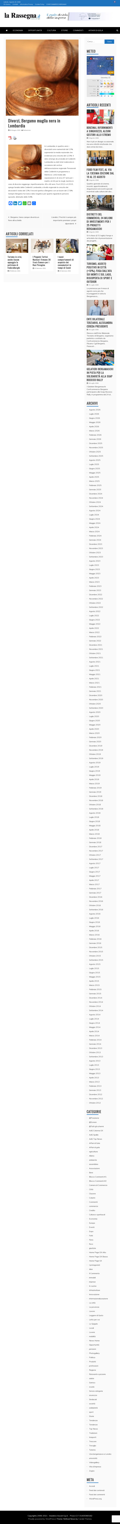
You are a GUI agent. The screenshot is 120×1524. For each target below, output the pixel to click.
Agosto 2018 (94, 813)
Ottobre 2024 (95, 502)
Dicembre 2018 (95, 796)
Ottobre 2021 (95, 653)
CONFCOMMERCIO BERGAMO (56, 4)
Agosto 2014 (94, 1014)
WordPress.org (95, 1499)
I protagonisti (94, 1265)
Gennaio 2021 (95, 691)
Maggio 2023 (94, 573)
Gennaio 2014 (95, 1044)
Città (91, 1189)
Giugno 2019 (94, 771)
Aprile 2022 (94, 628)
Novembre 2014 (96, 1002)
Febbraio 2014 (95, 1040)
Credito (92, 1210)
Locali (91, 1328)
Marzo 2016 (94, 935)
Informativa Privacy (26, 4)
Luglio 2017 (94, 867)
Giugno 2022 (94, 620)
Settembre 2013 (96, 1056)
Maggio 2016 (94, 926)
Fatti (91, 1235)
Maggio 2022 (94, 624)
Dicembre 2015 (95, 947)
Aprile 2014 (94, 1031)
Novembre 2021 (96, 649)
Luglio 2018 (94, 817)
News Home (94, 1340)
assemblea (93, 1164)
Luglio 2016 (94, 918)
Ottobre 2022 (95, 603)
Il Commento (94, 1273)
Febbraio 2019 (95, 788)
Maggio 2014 (94, 1027)
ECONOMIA (18, 30)
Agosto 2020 (94, 712)
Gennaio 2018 (95, 842)
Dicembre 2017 (95, 846)
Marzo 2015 (94, 985)
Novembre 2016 (96, 901)
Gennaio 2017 (95, 893)
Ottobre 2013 (95, 1052)
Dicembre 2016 (95, 897)
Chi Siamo (7, 4)
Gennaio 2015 (95, 993)
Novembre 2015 (96, 951)
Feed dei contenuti (97, 1490)
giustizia (92, 1248)
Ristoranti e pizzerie (97, 1374)
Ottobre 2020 (95, 704)
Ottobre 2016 (95, 905)
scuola (91, 1387)
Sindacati (93, 1399)
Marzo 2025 (94, 481)
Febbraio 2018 (95, 838)
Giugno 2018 (94, 821)
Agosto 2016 (94, 914)
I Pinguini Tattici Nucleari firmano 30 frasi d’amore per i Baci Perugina (42, 261)
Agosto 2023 (94, 561)
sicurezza (93, 1395)
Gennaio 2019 (95, 792)
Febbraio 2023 (95, 586)
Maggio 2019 (94, 775)
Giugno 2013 (94, 1069)
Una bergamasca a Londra (100, 1454)
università (93, 1458)
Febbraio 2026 (95, 435)
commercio (93, 1206)
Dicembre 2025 (95, 443)
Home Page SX (95, 1261)
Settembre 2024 (96, 506)
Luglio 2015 (94, 968)
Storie (91, 1416)
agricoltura (93, 1151)
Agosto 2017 (94, 863)
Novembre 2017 (96, 851)
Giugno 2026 (94, 418)
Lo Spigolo (93, 1324)
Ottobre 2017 (95, 855)
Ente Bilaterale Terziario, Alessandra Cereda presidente (100, 322)
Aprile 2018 (94, 830)
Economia (93, 1219)
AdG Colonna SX (96, 1130)
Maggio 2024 (94, 523)
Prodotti (92, 1361)
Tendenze (93, 1420)
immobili (92, 1277)
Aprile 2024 (94, 527)
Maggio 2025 (94, 473)
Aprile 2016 (94, 930)
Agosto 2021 (94, 662)
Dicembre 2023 (95, 544)
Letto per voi (94, 1319)
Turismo (92, 1450)
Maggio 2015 (94, 977)
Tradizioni (93, 1433)
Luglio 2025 (94, 464)
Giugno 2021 (94, 670)
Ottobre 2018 (95, 804)
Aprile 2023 (94, 578)
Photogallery (94, 1353)
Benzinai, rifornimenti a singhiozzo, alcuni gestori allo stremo (100, 131)
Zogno (91, 1471)
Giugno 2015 (94, 972)
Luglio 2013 (94, 1065)
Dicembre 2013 (95, 1048)
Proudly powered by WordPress (41, 1519)
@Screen (93, 1122)
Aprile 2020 (94, 729)
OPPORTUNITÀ (35, 30)
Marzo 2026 (94, 431)
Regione (92, 1370)
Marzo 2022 (94, 632)
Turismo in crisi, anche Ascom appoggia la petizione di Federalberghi (15, 262)
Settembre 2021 (96, 657)
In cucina (92, 1286)
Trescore (92, 1441)
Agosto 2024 (94, 510)
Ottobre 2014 (95, 1006)
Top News (93, 1429)
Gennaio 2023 (95, 590)
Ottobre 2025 (95, 452)
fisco (91, 1244)
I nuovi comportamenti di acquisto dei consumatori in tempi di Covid (66, 262)
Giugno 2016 (94, 922)
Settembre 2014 (96, 1010)
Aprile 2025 (94, 477)
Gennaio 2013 (95, 1090)
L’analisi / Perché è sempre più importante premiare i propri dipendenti (63, 220)
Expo (91, 1231)
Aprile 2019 (94, 779)
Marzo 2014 (94, 1035)
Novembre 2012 (96, 1098)
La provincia (94, 1307)
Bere (91, 1172)
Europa (92, 1223)
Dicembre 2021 (95, 645)
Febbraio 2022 (95, 636)
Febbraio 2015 (95, 989)
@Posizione (94, 1118)
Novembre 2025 (96, 447)
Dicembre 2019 (95, 746)
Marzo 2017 (94, 884)
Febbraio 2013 (95, 1086)
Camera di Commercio (98, 1185)
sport (91, 1412)
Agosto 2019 (94, 762)
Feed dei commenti (97, 1494)
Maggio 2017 (94, 876)
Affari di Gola (94, 1143)
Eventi (91, 1227)
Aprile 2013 (94, 1077)
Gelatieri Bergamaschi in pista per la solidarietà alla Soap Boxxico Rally (100, 374)
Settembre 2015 (96, 960)
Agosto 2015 (94, 964)
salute (91, 1378)
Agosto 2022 (94, 611)
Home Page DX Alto (97, 1252)
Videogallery (94, 1462)
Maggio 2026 (94, 422)
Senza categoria (96, 1391)
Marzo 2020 (94, 733)
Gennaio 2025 (95, 489)
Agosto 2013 (94, 1061)
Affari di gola (94, 1147)
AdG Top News (95, 1139)
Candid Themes (85, 1519)
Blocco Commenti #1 (98, 1177)
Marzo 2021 (94, 683)
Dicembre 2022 (95, 594)
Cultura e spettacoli (97, 1214)
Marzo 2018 (94, 834)
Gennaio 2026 (95, 439)
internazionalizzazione (98, 1298)
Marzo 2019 (94, 783)
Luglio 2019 (94, 767)
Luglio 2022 (94, 615)
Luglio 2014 (94, 1019)
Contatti (15, 4)
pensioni (92, 1349)
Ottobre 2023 (95, 552)
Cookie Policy (39, 4)
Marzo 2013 (94, 1082)
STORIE (64, 30)
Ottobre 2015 (95, 956)
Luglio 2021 (94, 666)
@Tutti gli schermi (96, 1126)
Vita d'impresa (95, 1466)
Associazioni (94, 1168)
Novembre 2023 (96, 548)
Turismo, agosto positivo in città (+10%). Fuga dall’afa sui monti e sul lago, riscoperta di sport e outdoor (99, 272)
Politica (92, 1357)
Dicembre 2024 (95, 494)
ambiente (93, 1160)
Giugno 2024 (94, 519)
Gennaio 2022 (95, 641)
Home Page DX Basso (98, 1256)
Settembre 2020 (96, 708)
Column (92, 1198)
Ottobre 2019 (95, 754)
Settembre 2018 (96, 809)
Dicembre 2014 (95, 998)
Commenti (93, 1202)
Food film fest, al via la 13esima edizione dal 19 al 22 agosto (100, 173)
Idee (91, 1269)
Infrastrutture (94, 1290)
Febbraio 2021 (95, 687)
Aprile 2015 (94, 981)
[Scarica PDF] (10, 139)
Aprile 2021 (94, 678)
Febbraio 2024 (95, 536)
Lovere (92, 1332)
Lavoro (92, 1311)
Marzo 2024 (94, 531)
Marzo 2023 (94, 582)
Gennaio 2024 (95, 540)
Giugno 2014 (94, 1023)
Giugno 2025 (94, 468)
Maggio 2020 (94, 725)
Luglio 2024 (94, 515)
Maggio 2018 (94, 825)
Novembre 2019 (96, 750)
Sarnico (92, 1382)
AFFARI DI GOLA (95, 30)
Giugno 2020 (94, 720)
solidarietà (93, 1408)
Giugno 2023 (94, 569)
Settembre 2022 (96, 607)
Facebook (115, 2)
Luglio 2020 (94, 716)
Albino (91, 1156)
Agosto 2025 (94, 460)
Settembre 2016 (96, 909)
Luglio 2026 (94, 414)
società (92, 1403)
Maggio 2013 (94, 1073)
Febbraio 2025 (95, 485)
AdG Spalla (93, 1135)
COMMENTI (78, 30)
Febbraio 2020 (95, 737)
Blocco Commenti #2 (98, 1181)
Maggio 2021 (94, 674)
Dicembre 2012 (95, 1094)
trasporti (92, 1437)
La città (92, 1303)
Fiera (91, 1240)
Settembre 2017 (96, 859)
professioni (93, 1366)
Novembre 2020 (96, 699)
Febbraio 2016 (95, 939)
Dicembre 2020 (95, 695)
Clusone (92, 1193)
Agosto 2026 (94, 410)
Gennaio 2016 (95, 943)
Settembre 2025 (96, 456)
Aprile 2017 (94, 880)
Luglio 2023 (94, 565)
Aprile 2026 (94, 426)
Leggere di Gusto (96, 1315)
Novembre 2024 (96, 498)
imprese (92, 1282)
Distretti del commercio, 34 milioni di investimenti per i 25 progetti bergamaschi (100, 221)
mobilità (92, 1336)
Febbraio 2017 (95, 888)
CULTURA (51, 30)
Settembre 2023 (96, 557)
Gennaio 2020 (95, 741)
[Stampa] (15, 139)
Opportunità (94, 1345)
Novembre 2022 (96, 599)
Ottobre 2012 (95, 1103)
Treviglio (92, 1445)
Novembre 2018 (96, 800)
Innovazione (94, 1294)
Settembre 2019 (96, 758)
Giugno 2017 (94, 872)
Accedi (92, 1486)
